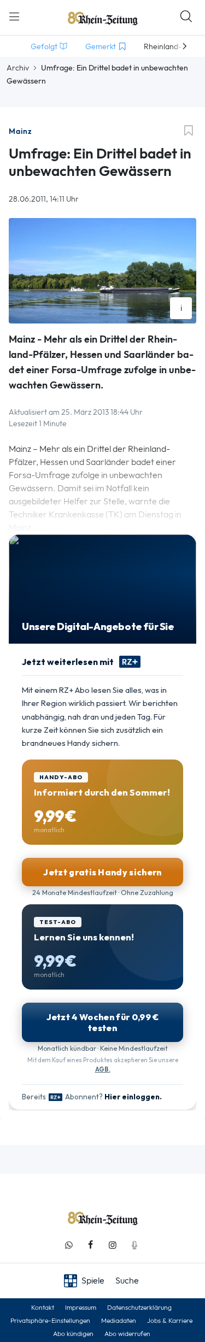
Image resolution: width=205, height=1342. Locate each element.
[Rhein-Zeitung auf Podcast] (134, 1245)
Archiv (18, 68)
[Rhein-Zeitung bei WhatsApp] (68, 1245)
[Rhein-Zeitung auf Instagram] (112, 1245)
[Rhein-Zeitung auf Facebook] (90, 1245)
